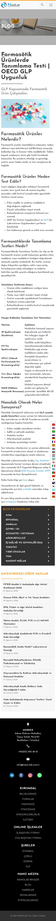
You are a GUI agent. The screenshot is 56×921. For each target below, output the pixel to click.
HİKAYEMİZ (28, 804)
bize (25, 480)
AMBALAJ (11, 524)
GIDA (9, 515)
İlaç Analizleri (42, 461)
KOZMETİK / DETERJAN (20, 533)
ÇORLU (28, 856)
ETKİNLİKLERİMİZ (28, 900)
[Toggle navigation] (51, 5)
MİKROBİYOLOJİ (15, 538)
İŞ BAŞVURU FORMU (28, 833)
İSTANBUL (28, 851)
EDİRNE (28, 861)
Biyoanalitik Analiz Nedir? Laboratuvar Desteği (25, 650)
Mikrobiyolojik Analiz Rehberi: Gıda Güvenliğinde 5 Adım (22, 689)
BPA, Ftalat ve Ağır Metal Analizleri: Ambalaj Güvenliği (23, 610)
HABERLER (28, 890)
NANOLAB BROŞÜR (28, 880)
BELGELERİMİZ (28, 794)
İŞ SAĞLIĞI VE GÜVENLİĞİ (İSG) (24, 543)
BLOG (28, 885)
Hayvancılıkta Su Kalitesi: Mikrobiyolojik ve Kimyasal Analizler (27, 676)
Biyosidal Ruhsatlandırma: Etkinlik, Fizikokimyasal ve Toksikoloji (22, 663)
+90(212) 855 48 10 (28, 752)
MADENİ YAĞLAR (16, 561)
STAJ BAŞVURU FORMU (28, 838)
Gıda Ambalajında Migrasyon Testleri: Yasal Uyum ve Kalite (27, 703)
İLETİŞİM (28, 820)
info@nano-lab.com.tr (28, 765)
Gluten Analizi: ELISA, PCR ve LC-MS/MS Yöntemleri (26, 623)
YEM (8, 556)
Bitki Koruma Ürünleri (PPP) (36, 471)
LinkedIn (27, 489)
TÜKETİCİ (11, 547)
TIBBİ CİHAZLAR (15, 552)
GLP (46, 220)
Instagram (10, 502)
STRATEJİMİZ (28, 809)
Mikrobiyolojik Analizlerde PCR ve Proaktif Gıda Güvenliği (27, 637)
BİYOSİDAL (12, 520)
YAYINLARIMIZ (28, 895)
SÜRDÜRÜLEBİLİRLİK (28, 815)
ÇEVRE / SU (12, 529)
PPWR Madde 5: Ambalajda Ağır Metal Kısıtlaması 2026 (25, 587)
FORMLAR (28, 799)
